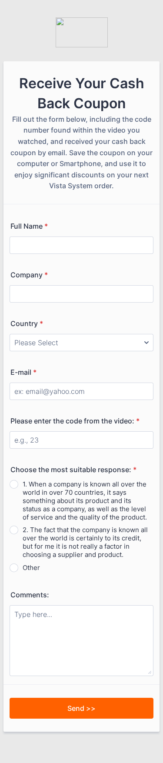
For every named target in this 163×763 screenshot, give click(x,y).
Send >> (81, 708)
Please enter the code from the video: (75, 420)
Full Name (29, 226)
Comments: (29, 594)
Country (26, 323)
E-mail (23, 372)
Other (31, 567)
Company (29, 274)
